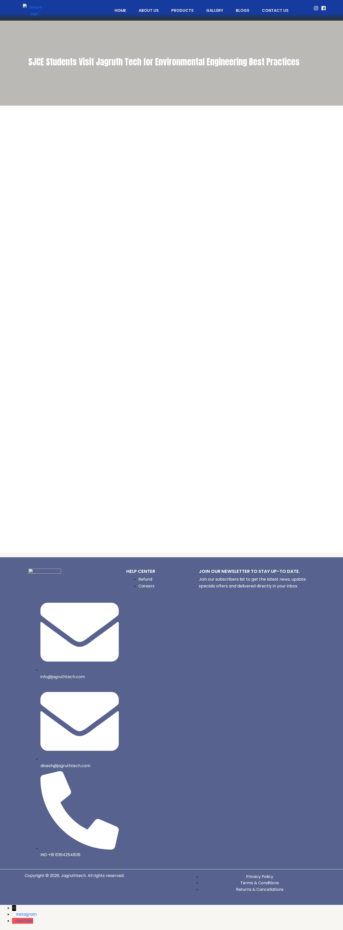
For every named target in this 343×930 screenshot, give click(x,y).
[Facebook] (323, 8)
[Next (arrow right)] (334, 462)
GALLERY (214, 10)
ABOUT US (149, 10)
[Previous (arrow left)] (9, 462)
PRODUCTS (182, 10)
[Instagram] (316, 8)
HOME (120, 10)
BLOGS (242, 10)
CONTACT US (275, 10)
